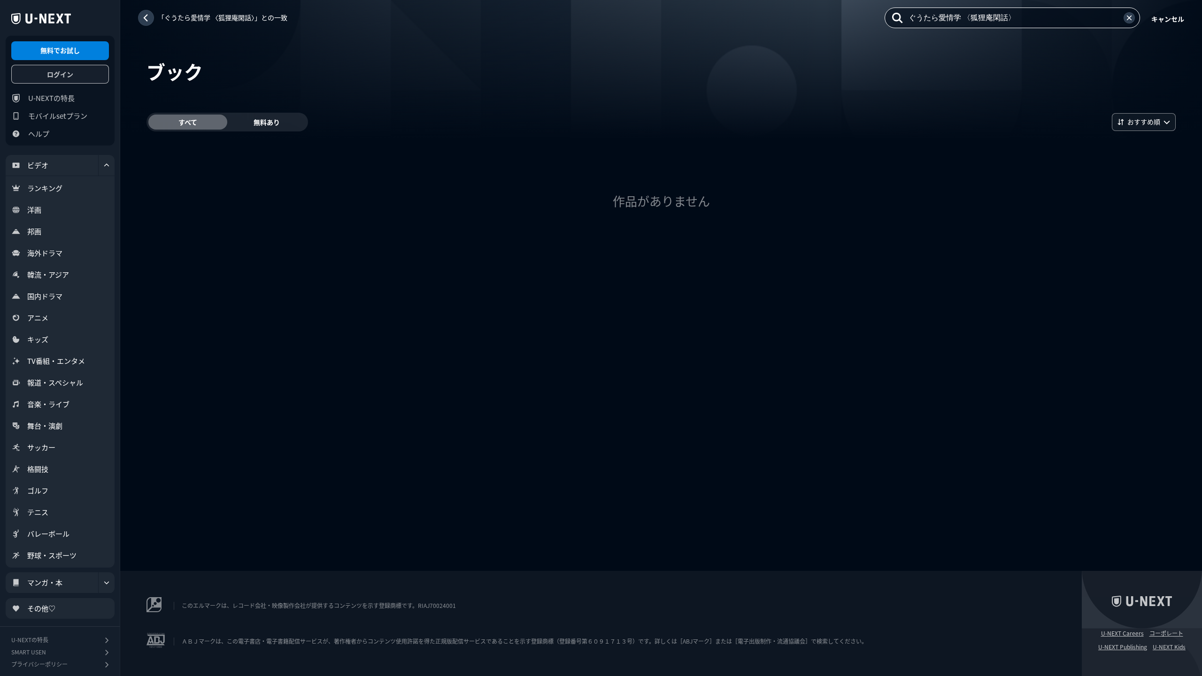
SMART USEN (28, 652)
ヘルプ (38, 133)
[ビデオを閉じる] (107, 165)
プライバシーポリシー (39, 664)
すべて (187, 122)
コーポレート (1166, 633)
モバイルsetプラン (57, 116)
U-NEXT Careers (1122, 633)
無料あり (267, 122)
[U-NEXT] (41, 18)
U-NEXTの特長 (51, 98)
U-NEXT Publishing (1122, 647)
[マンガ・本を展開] (107, 582)
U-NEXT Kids (1169, 647)
